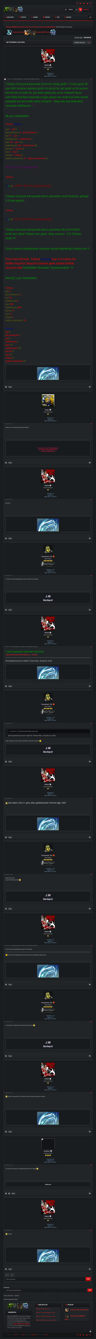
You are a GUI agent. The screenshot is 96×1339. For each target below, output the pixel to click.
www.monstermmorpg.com (21, 1324)
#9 (91, 945)
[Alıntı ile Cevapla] (89, 387)
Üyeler (47, 17)
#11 (91, 1092)
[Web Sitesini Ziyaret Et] (6, 1193)
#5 (91, 646)
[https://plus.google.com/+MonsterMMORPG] (84, 3)
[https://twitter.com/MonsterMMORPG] (80, 3)
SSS (58, 17)
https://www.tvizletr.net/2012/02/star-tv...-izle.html (21, 654)
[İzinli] (54, 556)
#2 (91, 423)
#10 (91, 1021)
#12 (91, 1165)
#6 (91, 723)
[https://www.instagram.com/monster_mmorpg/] (91, 3)
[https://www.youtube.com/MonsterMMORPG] (87, 3)
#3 (91, 499)
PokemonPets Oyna (18, 32)
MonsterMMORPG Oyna (43, 32)
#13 (91, 1230)
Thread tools (79, 42)
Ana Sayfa (10, 17)
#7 (91, 798)
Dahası (68, 17)
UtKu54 (37, 79)
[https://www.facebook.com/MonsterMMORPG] (77, 3)
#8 (91, 874)
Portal (23, 17)
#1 (91, 79)
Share (10, 387)
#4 (91, 575)
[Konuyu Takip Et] (89, 43)
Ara (88, 1279)
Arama (35, 17)
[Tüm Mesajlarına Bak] (6, 387)
